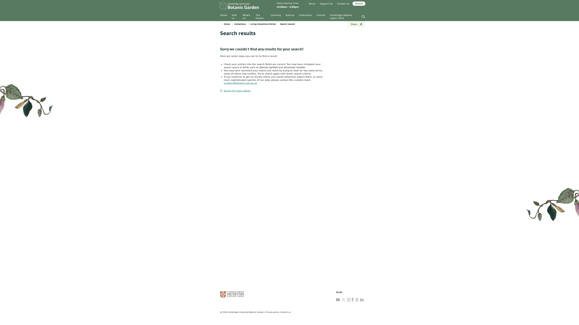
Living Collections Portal (263, 24)
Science (289, 15)
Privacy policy (272, 312)
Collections (305, 15)
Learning (276, 15)
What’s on (246, 17)
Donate (359, 3)
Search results (238, 33)
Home (223, 15)
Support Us (326, 3)
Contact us (285, 312)
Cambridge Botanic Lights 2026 (341, 17)
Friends (320, 15)
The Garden (260, 17)
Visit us (234, 17)
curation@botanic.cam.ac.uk (240, 83)
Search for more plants (237, 90)
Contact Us (343, 3)
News (312, 3)
